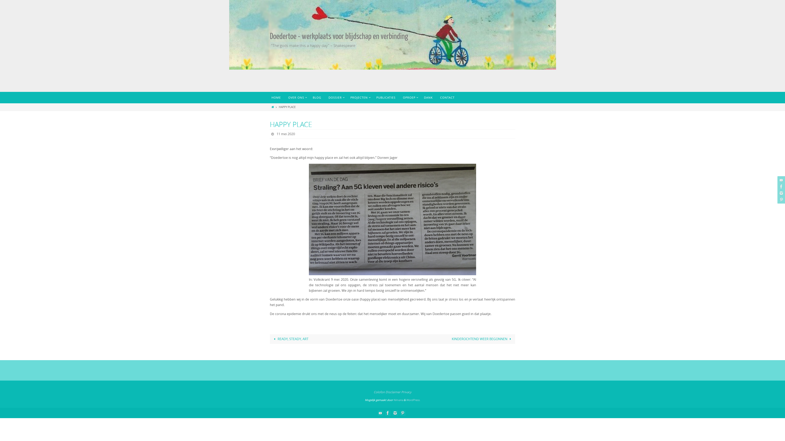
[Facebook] (780, 186)
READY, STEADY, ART (292, 339)
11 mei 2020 (286, 134)
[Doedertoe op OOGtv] (780, 200)
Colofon (379, 392)
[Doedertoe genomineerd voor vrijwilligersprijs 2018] (780, 193)
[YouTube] (780, 180)
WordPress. (413, 400)
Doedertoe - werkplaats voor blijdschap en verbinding (339, 36)
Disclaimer (393, 392)
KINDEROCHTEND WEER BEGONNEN (480, 339)
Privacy (406, 392)
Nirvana (398, 400)
